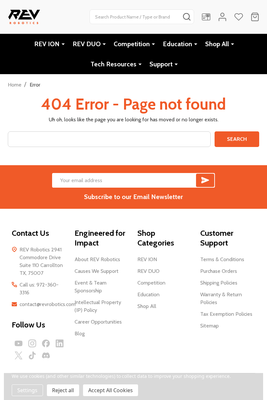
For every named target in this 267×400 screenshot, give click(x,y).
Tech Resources (113, 64)
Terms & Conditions (222, 259)
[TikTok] (32, 355)
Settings (27, 390)
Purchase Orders (218, 271)
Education (177, 44)
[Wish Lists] (238, 17)
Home (14, 85)
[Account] (222, 17)
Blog (80, 333)
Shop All (217, 44)
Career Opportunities (98, 322)
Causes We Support (97, 271)
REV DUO (87, 44)
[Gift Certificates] (206, 17)
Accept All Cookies (110, 390)
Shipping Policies (218, 283)
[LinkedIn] (59, 343)
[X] (18, 355)
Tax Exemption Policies (226, 314)
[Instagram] (32, 343)
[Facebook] (46, 343)
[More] (63, 44)
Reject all (63, 390)
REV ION (47, 44)
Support (161, 64)
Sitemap (209, 326)
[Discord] (46, 355)
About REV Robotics (97, 259)
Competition (132, 44)
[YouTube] (18, 343)
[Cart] (255, 17)
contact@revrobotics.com (48, 304)
